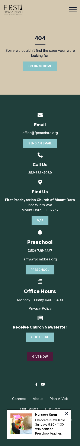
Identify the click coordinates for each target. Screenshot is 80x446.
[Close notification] (66, 413)
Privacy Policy (40, 308)
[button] (73, 9)
